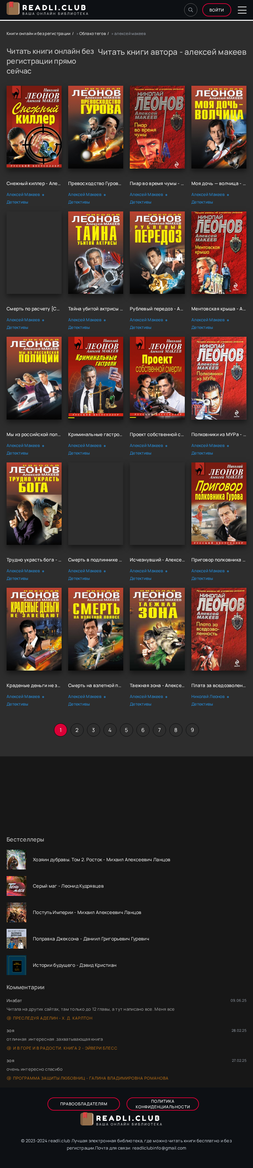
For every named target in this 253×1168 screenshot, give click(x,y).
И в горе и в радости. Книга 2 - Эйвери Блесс (65, 1048)
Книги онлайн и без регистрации (38, 33)
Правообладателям (83, 1104)
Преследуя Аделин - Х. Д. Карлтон (53, 1018)
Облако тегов (92, 33)
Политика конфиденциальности (163, 1104)
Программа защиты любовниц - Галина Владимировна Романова (91, 1078)
